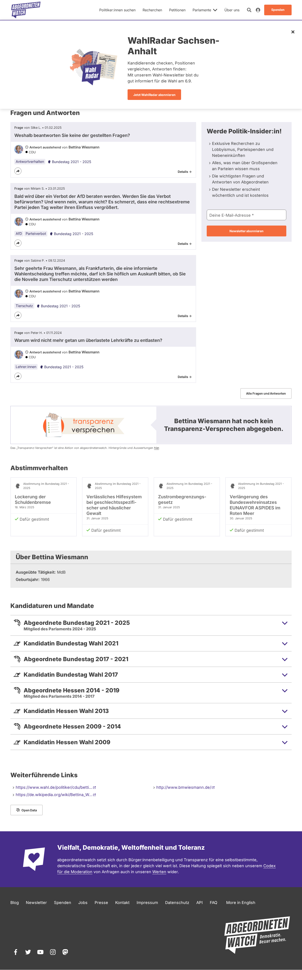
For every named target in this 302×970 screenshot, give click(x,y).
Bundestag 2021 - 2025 (71, 162)
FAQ (213, 902)
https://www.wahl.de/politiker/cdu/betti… (54, 787)
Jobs (83, 902)
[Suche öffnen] (249, 10)
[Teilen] (17, 171)
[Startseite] (25, 10)
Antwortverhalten (30, 161)
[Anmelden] (258, 10)
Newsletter (36, 902)
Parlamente (202, 10)
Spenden (62, 902)
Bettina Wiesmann (84, 147)
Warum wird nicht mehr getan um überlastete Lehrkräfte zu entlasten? (88, 340)
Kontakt (122, 902)
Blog (14, 902)
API (199, 902)
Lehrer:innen (26, 366)
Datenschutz (177, 902)
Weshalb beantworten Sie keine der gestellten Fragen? (72, 135)
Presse (101, 902)
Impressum (147, 902)
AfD (19, 233)
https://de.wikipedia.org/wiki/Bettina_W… (54, 794)
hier (156, 448)
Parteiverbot (36, 233)
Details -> (185, 171)
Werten (159, 871)
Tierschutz (24, 306)
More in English (240, 902)
